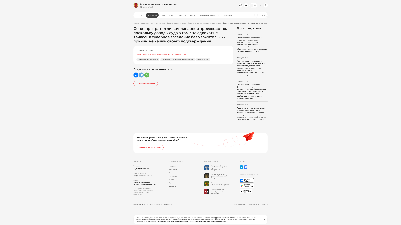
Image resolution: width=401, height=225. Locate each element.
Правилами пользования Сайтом (167, 221)
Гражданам (181, 15)
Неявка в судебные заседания (148, 59)
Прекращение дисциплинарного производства (177, 59)
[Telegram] (141, 75)
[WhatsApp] (146, 75)
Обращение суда (203, 59)
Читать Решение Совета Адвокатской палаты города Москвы (161, 54)
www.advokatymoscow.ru (142, 192)
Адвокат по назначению (210, 15)
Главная (136, 23)
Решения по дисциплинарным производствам (204, 23)
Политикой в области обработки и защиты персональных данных (203, 221)
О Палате (140, 15)
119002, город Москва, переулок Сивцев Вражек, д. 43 (144, 183)
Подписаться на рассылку (150, 147)
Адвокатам (152, 15)
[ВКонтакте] (135, 75)
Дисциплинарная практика (176, 23)
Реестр (193, 15)
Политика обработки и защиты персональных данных (250, 204)
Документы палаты (158, 23)
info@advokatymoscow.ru (142, 176)
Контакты (228, 15)
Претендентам (167, 15)
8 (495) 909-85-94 (141, 168)
